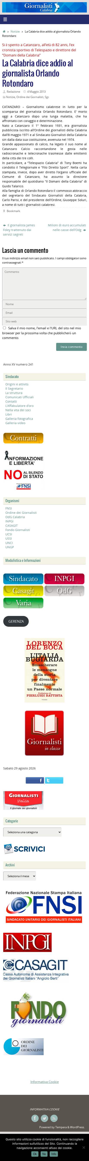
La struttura (13, 393)
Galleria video (15, 423)
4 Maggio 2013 (36, 92)
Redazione (13, 92)
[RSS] (54, 1118)
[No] (83, 1147)
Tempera (61, 1127)
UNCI (9, 543)
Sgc (47, 97)
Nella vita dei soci (18, 410)
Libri (8, 414)
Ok (35, 1154)
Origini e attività (16, 384)
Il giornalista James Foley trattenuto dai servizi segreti (19, 229)
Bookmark (13, 211)
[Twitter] (44, 1118)
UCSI (8, 534)
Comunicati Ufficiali (19, 397)
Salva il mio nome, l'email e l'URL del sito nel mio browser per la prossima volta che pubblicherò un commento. (41, 333)
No (44, 1154)
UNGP (9, 547)
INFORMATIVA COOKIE (44, 1109)
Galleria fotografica (19, 419)
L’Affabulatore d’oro (19, 406)
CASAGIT (11, 525)
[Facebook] (35, 1118)
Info (53, 1154)
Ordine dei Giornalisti (29, 97)
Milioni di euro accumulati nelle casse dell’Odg (67, 227)
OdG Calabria (15, 517)
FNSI (8, 508)
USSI (8, 538)
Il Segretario (14, 388)
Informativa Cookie (44, 1082)
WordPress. (77, 1127)
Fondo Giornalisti (17, 530)
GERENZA (16, 621)
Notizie (15, 31)
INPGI (9, 521)
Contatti (11, 401)
